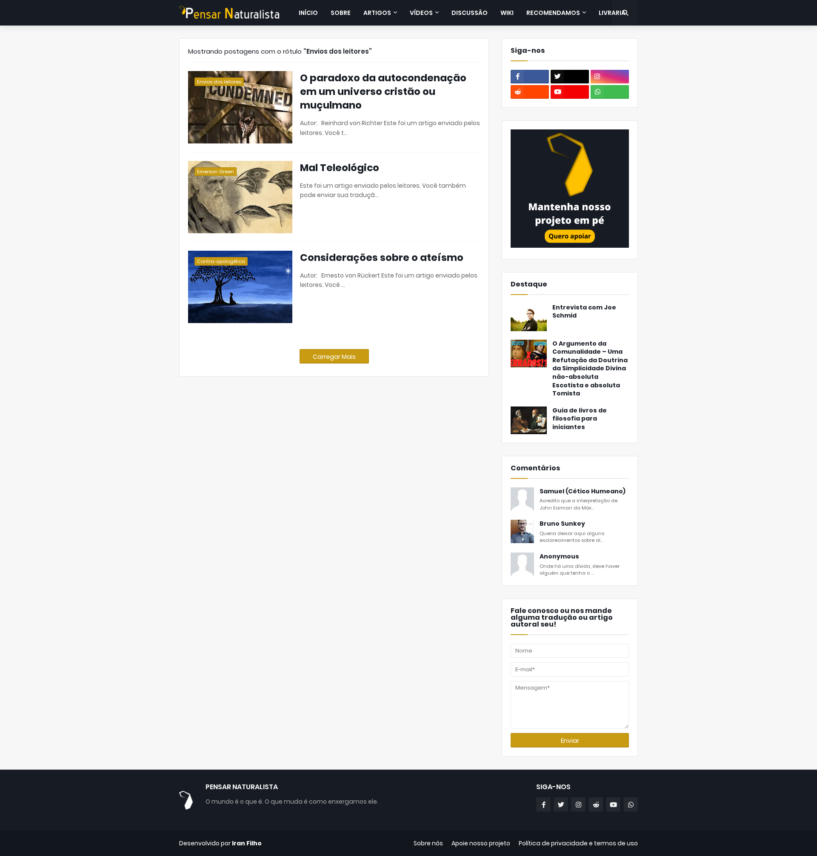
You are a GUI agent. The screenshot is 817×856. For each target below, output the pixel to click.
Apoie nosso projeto (480, 843)
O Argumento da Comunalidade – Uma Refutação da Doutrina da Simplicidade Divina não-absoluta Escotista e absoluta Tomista (590, 369)
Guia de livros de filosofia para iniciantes (579, 419)
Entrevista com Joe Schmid (584, 311)
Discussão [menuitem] (469, 13)
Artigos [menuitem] (377, 13)
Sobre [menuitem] (341, 13)
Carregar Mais (334, 356)
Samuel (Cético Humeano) (583, 491)
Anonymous (559, 557)
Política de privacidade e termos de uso (578, 843)
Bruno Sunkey (562, 524)
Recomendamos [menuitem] (553, 13)
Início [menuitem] (308, 13)
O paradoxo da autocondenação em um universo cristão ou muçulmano (383, 91)
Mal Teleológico (339, 168)
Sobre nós (428, 843)
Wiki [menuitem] (507, 13)
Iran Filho (247, 843)
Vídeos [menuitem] (421, 13)
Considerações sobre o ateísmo (381, 257)
